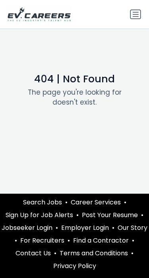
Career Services (96, 202)
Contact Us (33, 253)
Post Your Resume (110, 215)
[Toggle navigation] (135, 14)
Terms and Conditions (94, 253)
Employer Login (85, 227)
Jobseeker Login (27, 227)
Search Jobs (42, 202)
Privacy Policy (74, 265)
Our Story (132, 227)
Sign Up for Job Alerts (39, 215)
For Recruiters (42, 240)
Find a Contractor (101, 240)
